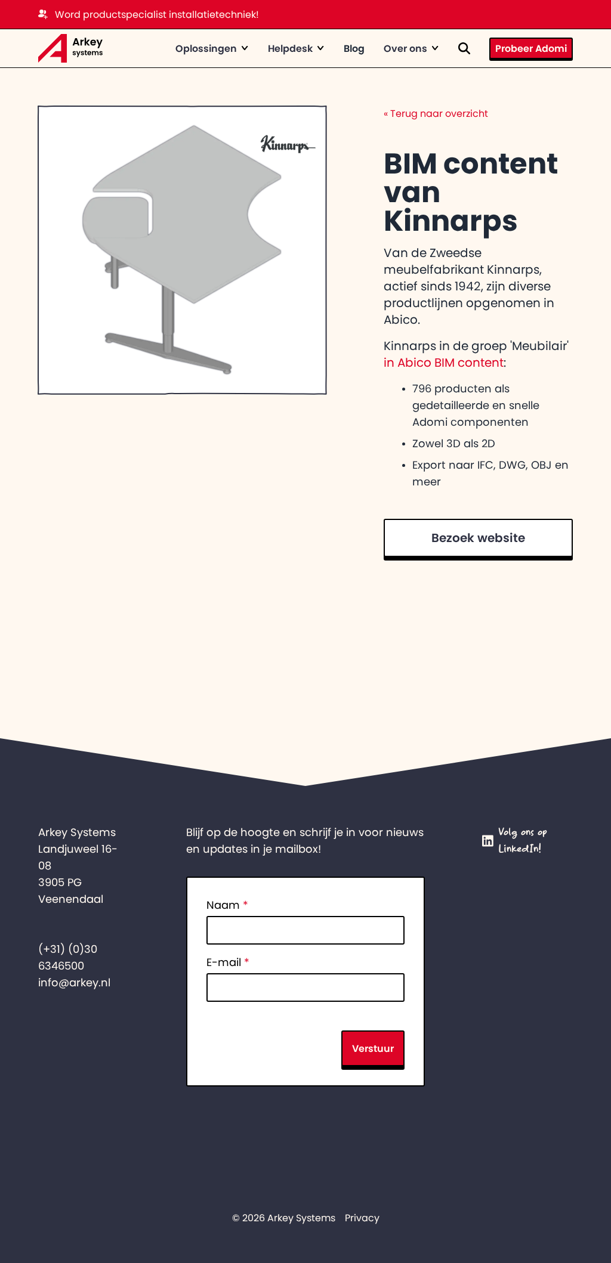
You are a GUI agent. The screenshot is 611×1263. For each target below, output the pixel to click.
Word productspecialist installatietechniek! (157, 14)
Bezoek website (478, 538)
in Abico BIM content (444, 363)
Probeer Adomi (531, 48)
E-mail (227, 962)
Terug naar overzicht (436, 113)
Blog (354, 48)
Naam (227, 905)
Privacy (362, 1217)
